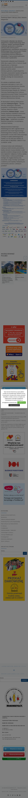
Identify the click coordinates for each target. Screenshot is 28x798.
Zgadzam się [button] (21, 402)
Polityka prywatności (14, 405)
